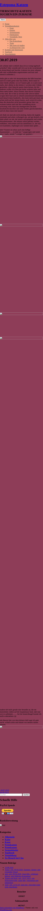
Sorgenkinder (15, 33)
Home (7, 24)
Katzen (12, 30)
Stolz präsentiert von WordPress (12, 908)
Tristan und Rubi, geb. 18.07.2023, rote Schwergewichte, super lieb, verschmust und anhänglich (21, 880)
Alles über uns (10, 39)
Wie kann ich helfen (17, 45)
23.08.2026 (9, 868)
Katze (7, 842)
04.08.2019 (4, 792)
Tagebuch (8, 52)
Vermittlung (10, 855)
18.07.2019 (4, 790)
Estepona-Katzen (14, 5)
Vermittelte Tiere (16, 37)
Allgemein (10, 837)
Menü (3, 20)
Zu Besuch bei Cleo (17, 48)
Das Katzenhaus (16, 41)
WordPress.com (6, 910)
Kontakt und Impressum (14, 50)
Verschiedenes (10, 54)
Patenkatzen (14, 35)
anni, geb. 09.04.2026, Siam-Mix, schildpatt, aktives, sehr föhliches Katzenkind (21, 875)
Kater (12, 28)
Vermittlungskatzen (12, 26)
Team (12, 43)
